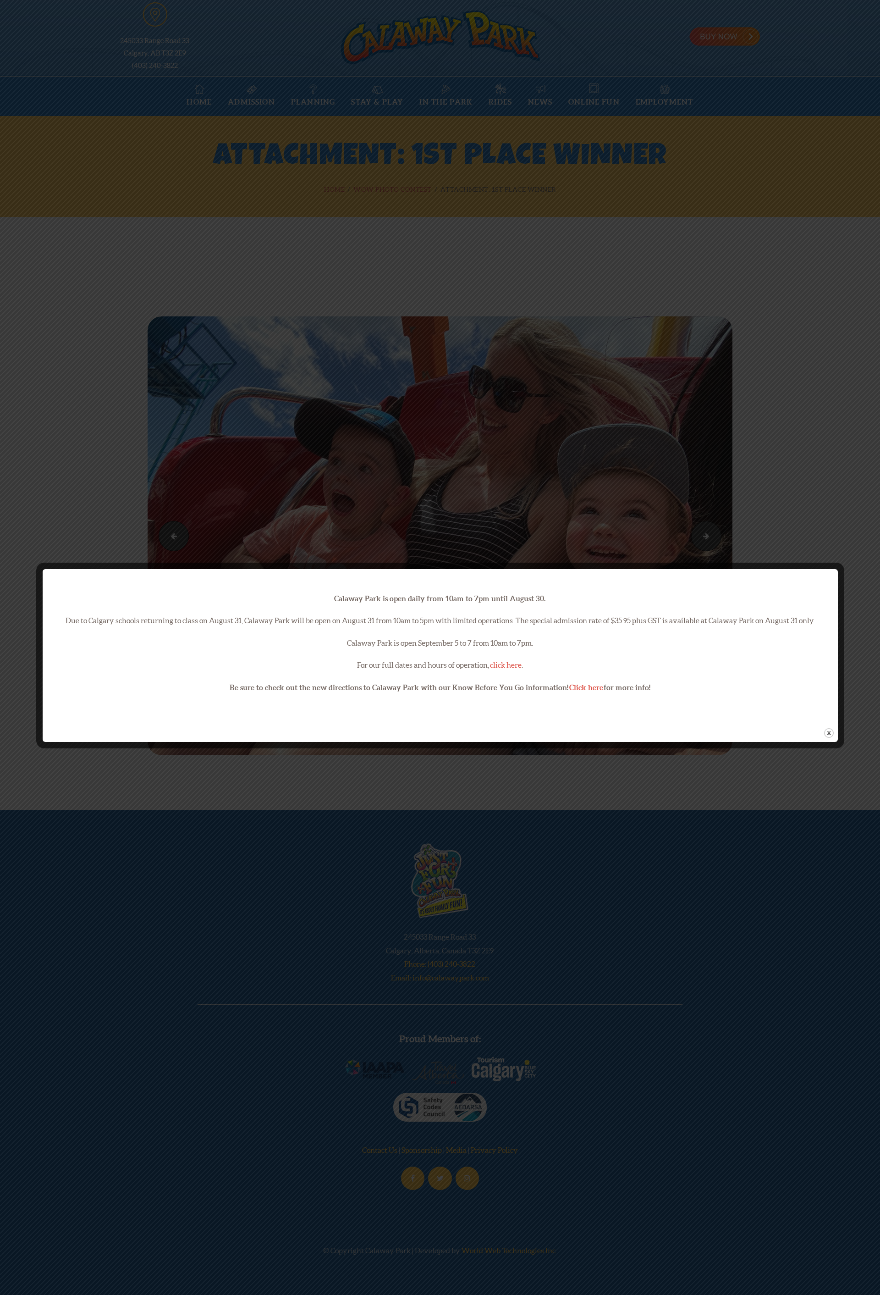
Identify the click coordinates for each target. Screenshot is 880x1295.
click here (506, 665)
